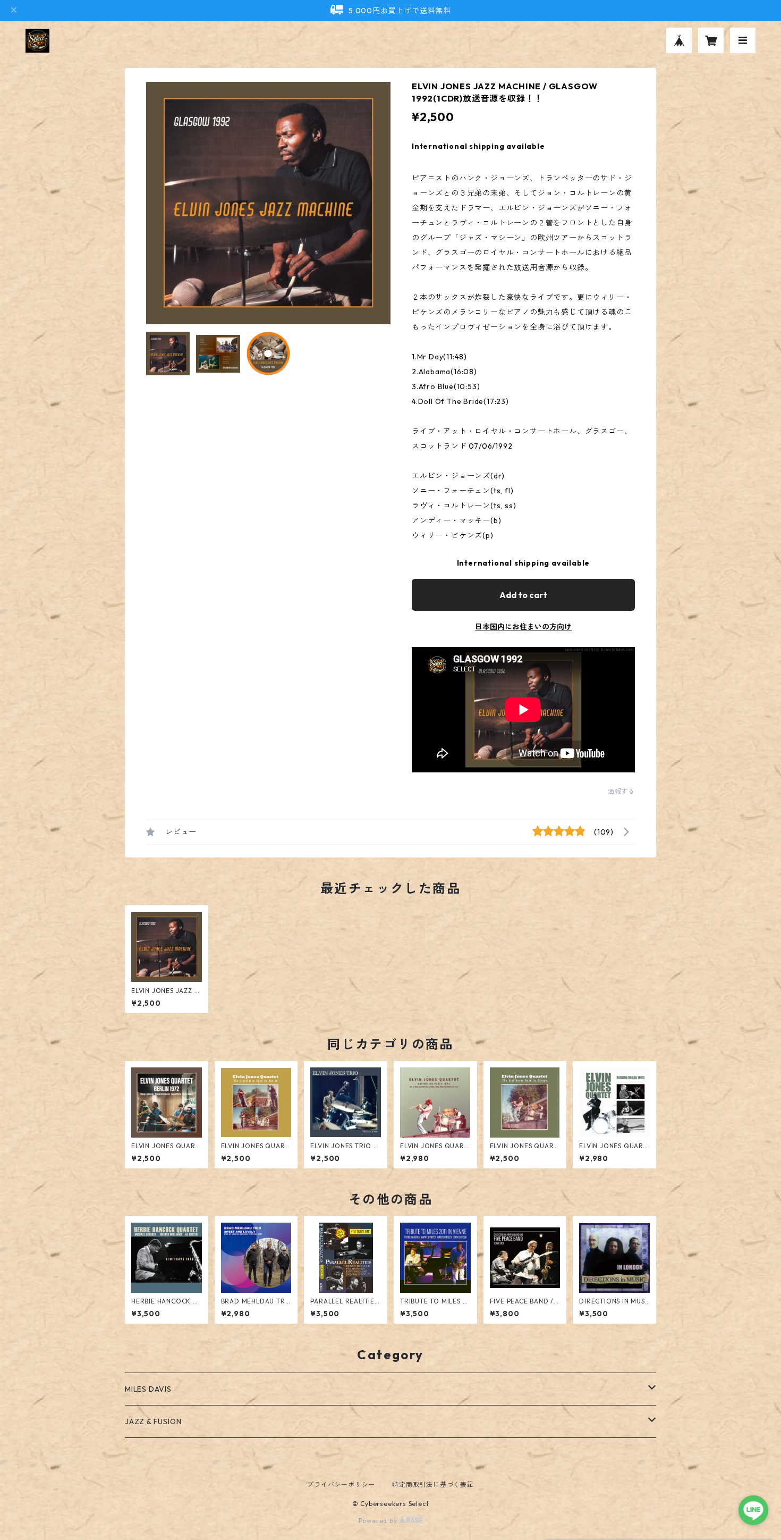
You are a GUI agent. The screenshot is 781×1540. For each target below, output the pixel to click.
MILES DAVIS (148, 1389)
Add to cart (523, 595)
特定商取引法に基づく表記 (433, 1484)
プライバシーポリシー (341, 1484)
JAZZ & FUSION (153, 1421)
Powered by (379, 1521)
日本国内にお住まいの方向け (523, 627)
